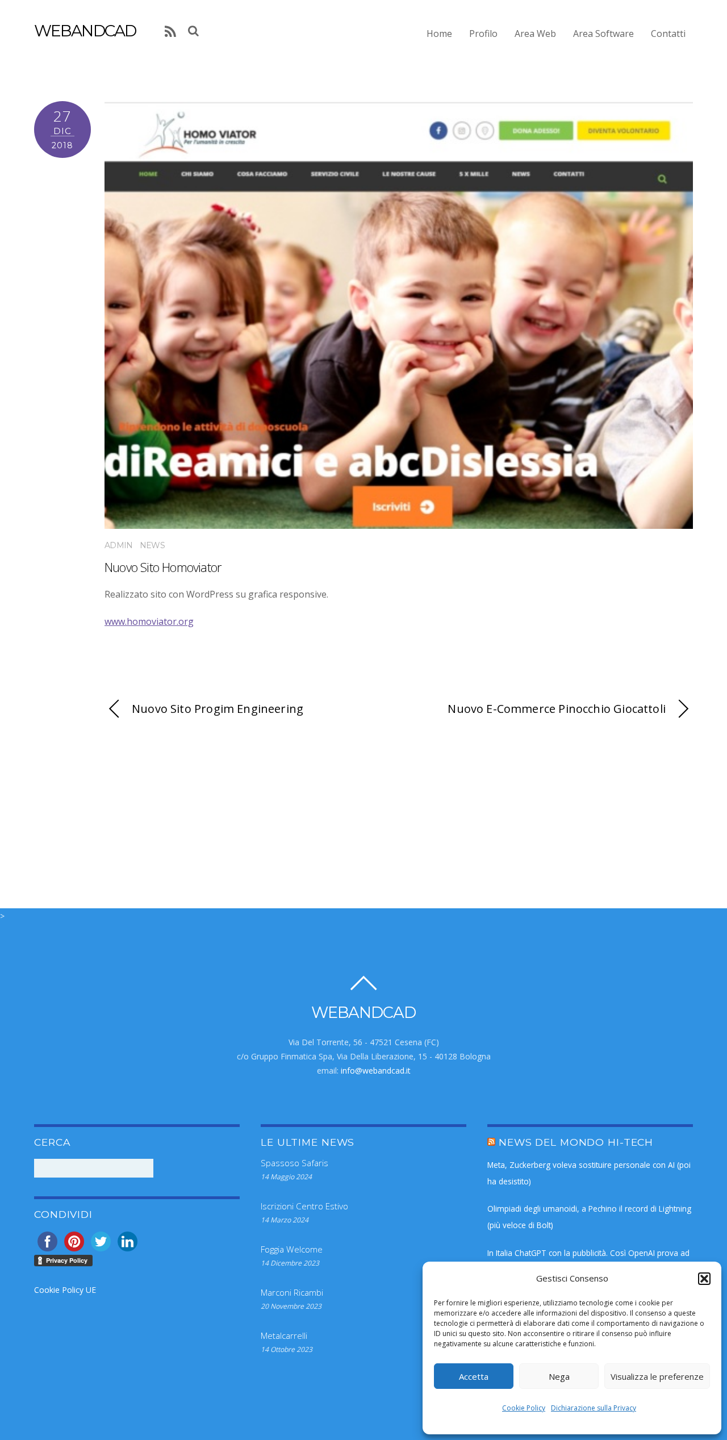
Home (439, 33)
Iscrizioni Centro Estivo (304, 1206)
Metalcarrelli (284, 1335)
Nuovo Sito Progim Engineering (217, 708)
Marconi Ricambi (292, 1292)
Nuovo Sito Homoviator (163, 567)
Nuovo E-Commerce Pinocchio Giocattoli (557, 708)
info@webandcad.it (376, 1070)
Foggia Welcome (292, 1249)
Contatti (668, 33)
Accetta (473, 1376)
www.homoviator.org (149, 621)
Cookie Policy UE (65, 1289)
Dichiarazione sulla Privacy (593, 1408)
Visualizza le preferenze (657, 1376)
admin (119, 545)
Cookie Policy (523, 1408)
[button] (704, 1278)
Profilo (483, 33)
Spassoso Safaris (294, 1162)
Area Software (603, 33)
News (152, 545)
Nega (559, 1376)
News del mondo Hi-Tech (576, 1142)
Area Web (535, 33)
